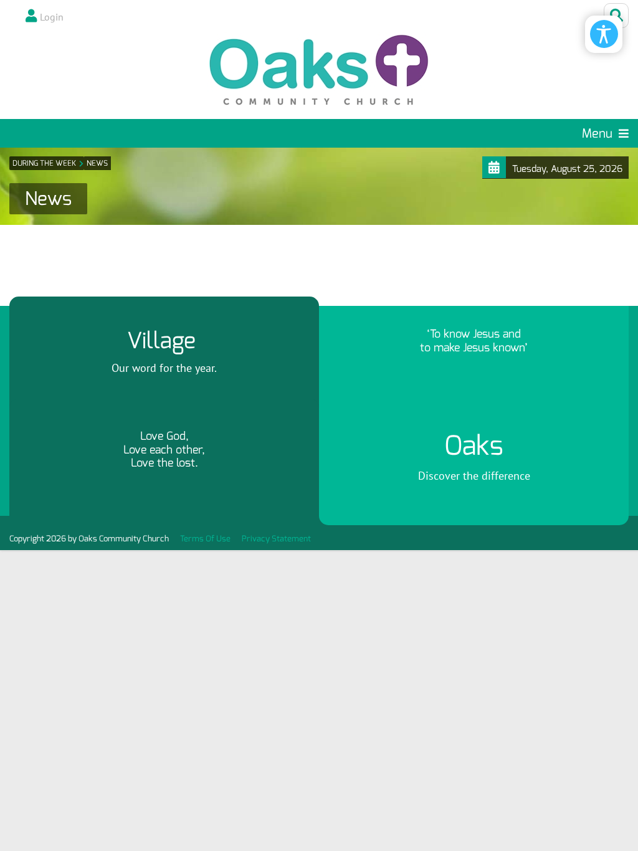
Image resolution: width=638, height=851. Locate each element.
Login (52, 17)
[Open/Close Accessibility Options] (604, 34)
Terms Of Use (205, 538)
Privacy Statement (276, 538)
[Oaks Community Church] (319, 70)
